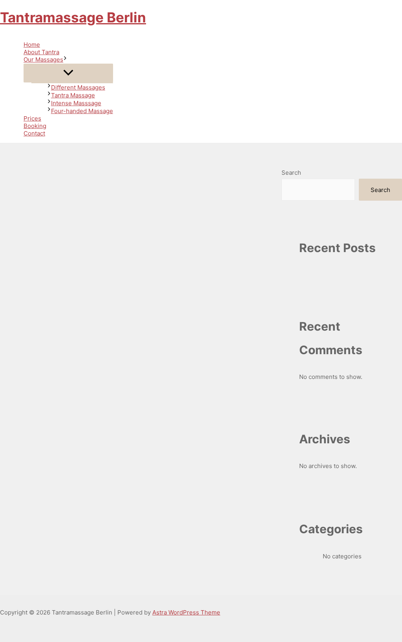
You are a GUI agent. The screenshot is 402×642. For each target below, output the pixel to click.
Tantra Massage (73, 95)
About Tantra (41, 52)
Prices (32, 118)
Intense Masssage (76, 103)
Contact (34, 133)
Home (32, 44)
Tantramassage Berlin (73, 17)
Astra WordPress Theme (186, 612)
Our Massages (43, 59)
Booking (35, 126)
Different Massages (78, 87)
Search (291, 172)
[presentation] (65, 60)
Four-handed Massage (82, 111)
